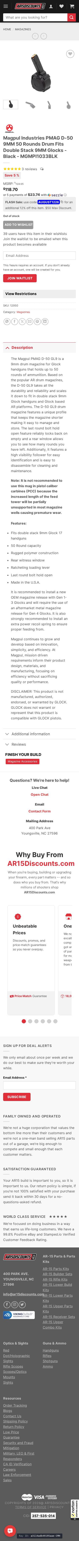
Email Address (15, 1077)
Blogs (7, 1411)
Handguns (51, 1350)
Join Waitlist (20, 278)
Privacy (57, 1507)
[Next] (69, 73)
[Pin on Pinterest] (37, 321)
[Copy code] (62, 202)
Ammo (48, 1366)
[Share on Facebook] (14, 321)
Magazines (23, 29)
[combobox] (35, 17)
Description (22, 347)
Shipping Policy (15, 1421)
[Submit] (71, 17)
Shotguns (50, 1361)
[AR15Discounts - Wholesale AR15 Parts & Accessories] (30, 6)
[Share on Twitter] (22, 321)
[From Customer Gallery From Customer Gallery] (39, 73)
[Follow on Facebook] (7, 1304)
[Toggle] (7, 347)
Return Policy (13, 1427)
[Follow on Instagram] (14, 1304)
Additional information (31, 734)
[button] (75, 1509)
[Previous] (10, 73)
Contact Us (12, 1416)
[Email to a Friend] (29, 321)
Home (7, 29)
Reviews (19, 744)
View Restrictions (21, 294)
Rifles (47, 1356)
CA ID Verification (17, 1464)
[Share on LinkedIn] (45, 321)
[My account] (51, 6)
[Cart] (72, 6)
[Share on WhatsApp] (7, 321)
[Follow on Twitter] (22, 1304)
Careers (9, 1469)
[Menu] (5, 6)
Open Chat (39, 794)
